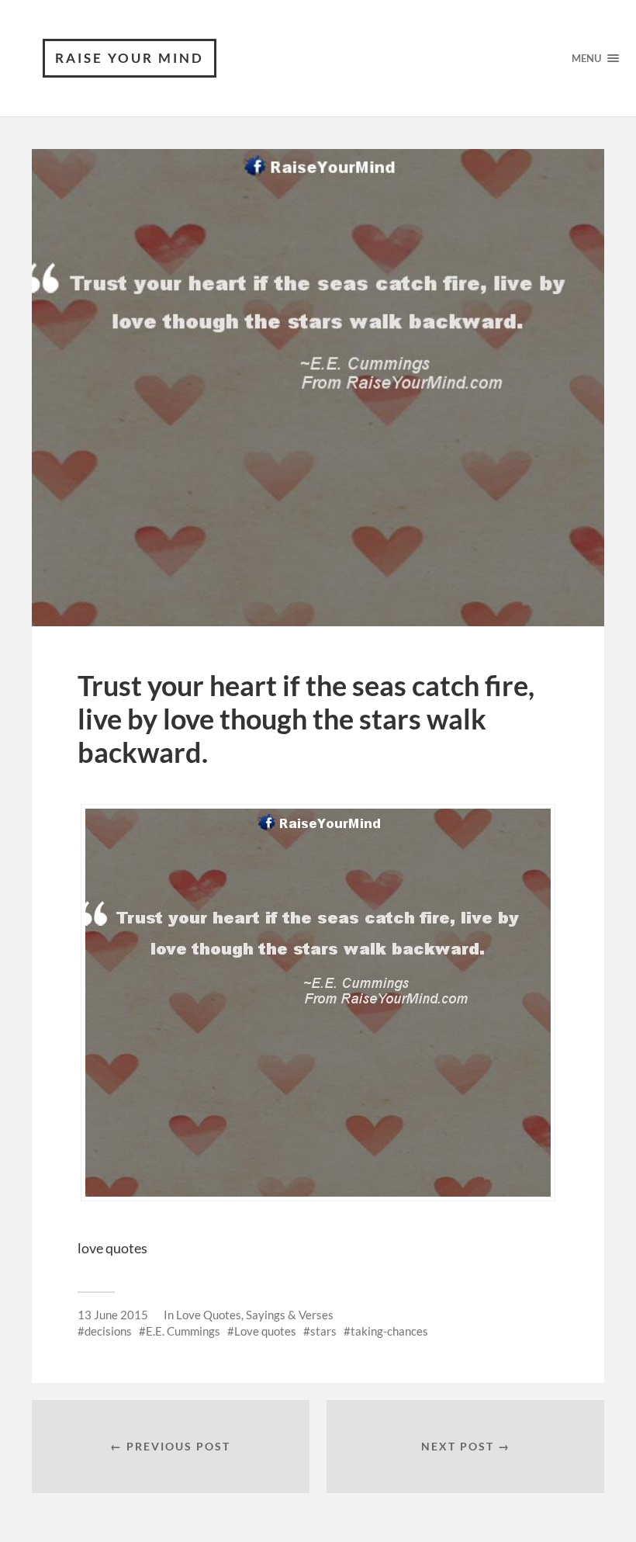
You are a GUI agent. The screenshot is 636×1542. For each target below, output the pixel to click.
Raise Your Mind (129, 58)
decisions (108, 1331)
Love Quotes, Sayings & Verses (255, 1315)
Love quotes (265, 1331)
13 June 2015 (113, 1315)
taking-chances (389, 1331)
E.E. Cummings (183, 1331)
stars (323, 1331)
